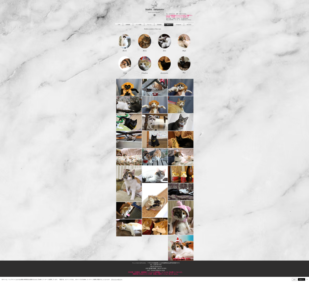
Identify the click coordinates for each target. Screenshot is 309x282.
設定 (294, 279)
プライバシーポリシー (116, 279)
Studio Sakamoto (154, 9)
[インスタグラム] (154, 15)
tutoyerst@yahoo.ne (157, 270)
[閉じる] (307, 279)
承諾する (301, 279)
